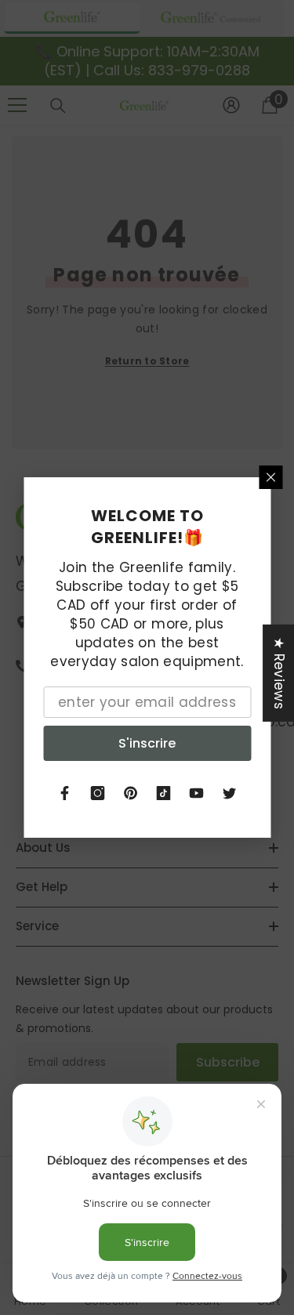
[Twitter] (229, 793)
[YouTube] (196, 793)
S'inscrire (147, 743)
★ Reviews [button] (279, 673)
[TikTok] (163, 793)
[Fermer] (270, 477)
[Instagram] (98, 793)
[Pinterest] (130, 793)
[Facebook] (65, 793)
